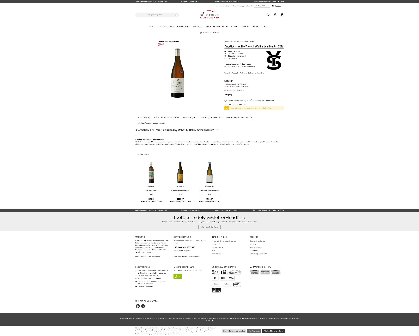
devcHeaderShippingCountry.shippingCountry (234, 6)
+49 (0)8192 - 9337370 (184, 247)
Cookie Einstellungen (258, 241)
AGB (213, 251)
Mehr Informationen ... (199, 328)
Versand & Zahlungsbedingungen (224, 241)
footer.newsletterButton (209, 227)
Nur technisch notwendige (234, 331)
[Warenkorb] (281, 15)
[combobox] (154, 15)
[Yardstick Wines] (274, 60)
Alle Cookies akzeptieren (273, 331)
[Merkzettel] (268, 15)
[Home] (201, 33)
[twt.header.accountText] (275, 15)
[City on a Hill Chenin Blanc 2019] (180, 172)
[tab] (143, 117)
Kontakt (253, 244)
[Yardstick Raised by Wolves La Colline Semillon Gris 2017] (177, 73)
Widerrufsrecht (217, 247)
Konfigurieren (254, 331)
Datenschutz (216, 244)
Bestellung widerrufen (258, 254)
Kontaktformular (192, 257)
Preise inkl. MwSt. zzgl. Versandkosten (236, 86)
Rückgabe (254, 251)
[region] (177, 73)
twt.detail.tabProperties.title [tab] (166, 117)
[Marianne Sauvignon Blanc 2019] (151, 172)
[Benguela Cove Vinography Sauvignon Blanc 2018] (209, 172)
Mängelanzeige (255, 247)
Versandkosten (154, 318)
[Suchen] (176, 15)
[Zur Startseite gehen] (209, 14)
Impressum (216, 254)
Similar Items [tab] (143, 154)
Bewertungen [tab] (189, 117)
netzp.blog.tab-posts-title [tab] (211, 117)
